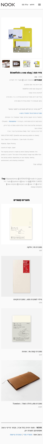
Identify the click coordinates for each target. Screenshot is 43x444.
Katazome (12, 121)
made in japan (36, 179)
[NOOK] (8, 4)
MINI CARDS (37, 181)
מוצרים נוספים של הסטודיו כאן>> (30, 113)
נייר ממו (32, 184)
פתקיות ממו (12, 184)
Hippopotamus (12, 179)
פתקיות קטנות (36, 187)
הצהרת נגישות (16, 434)
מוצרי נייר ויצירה (15, 80)
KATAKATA (24, 179)
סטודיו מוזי (27, 434)
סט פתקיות (23, 184)
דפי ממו (25, 181)
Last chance (29, 80)
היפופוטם (16, 181)
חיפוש (32, 5)
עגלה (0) (25, 5)
